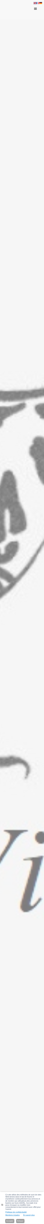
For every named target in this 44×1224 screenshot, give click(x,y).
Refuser (20, 1221)
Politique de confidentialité (16, 1212)
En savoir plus (29, 1215)
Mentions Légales (12, 1215)
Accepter (9, 1221)
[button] (35, 3)
